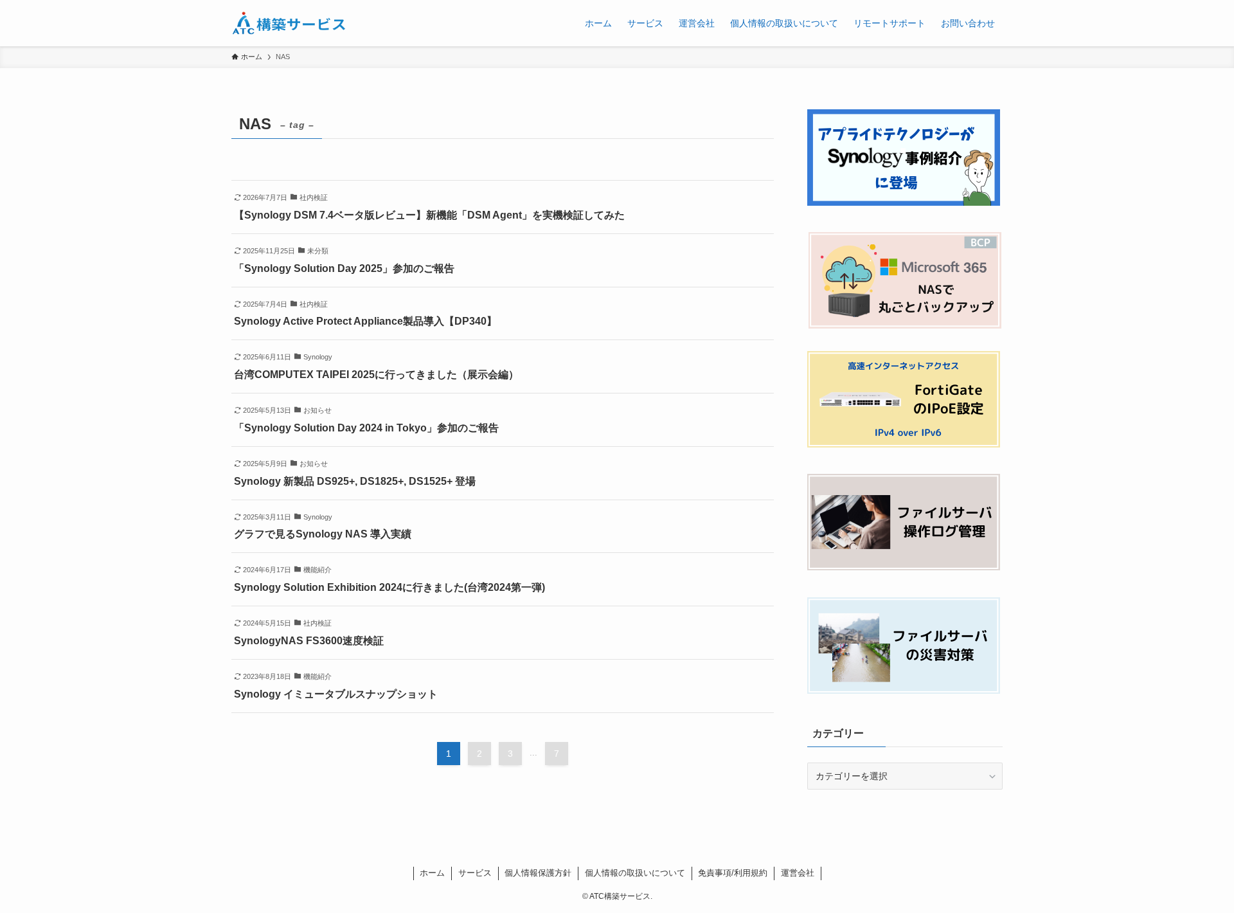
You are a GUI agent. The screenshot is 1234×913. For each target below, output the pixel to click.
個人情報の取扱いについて (635, 873)
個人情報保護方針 (538, 873)
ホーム (432, 873)
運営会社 (797, 873)
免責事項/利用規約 (732, 873)
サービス (475, 873)
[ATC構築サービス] (288, 23)
